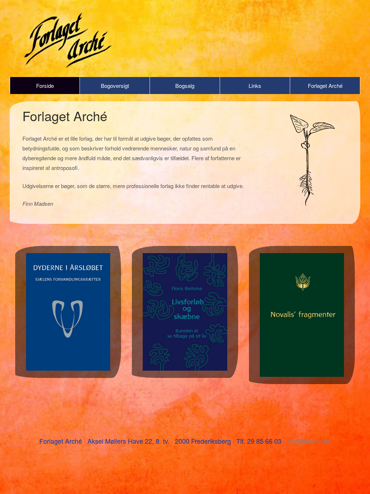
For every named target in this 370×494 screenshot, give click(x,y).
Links (255, 85)
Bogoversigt (115, 85)
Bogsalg (184, 85)
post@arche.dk (309, 441)
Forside (45, 85)
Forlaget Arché (325, 85)
